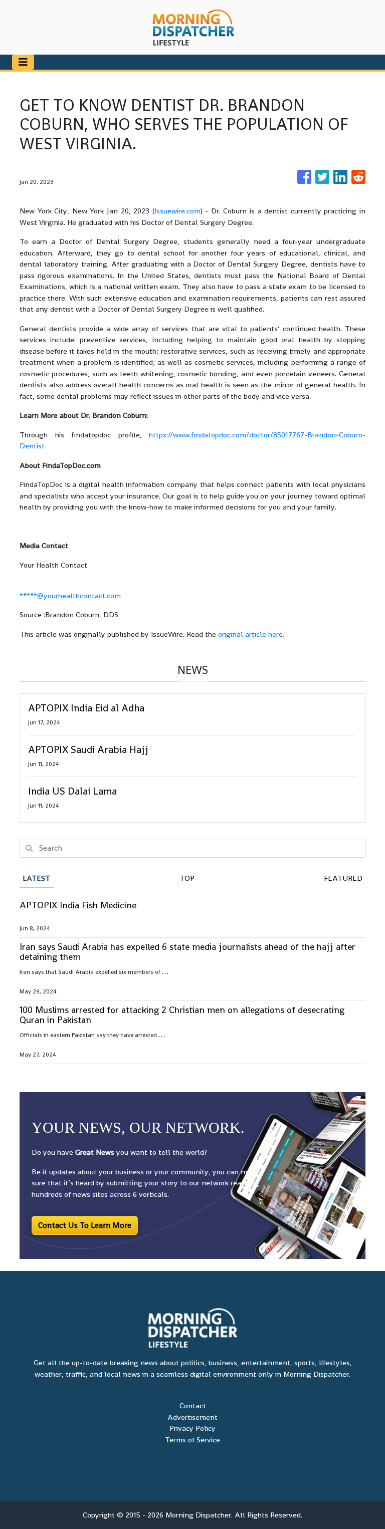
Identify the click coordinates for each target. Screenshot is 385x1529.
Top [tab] (187, 878)
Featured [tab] (343, 878)
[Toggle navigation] (23, 62)
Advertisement (192, 1417)
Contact (192, 1405)
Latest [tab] (36, 878)
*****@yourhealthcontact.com (70, 595)
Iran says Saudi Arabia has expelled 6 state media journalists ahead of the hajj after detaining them (187, 951)
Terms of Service (192, 1439)
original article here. (251, 634)
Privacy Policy (192, 1428)
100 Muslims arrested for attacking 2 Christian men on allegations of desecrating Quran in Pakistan (182, 1015)
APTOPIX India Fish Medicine (78, 905)
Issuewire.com (177, 210)
